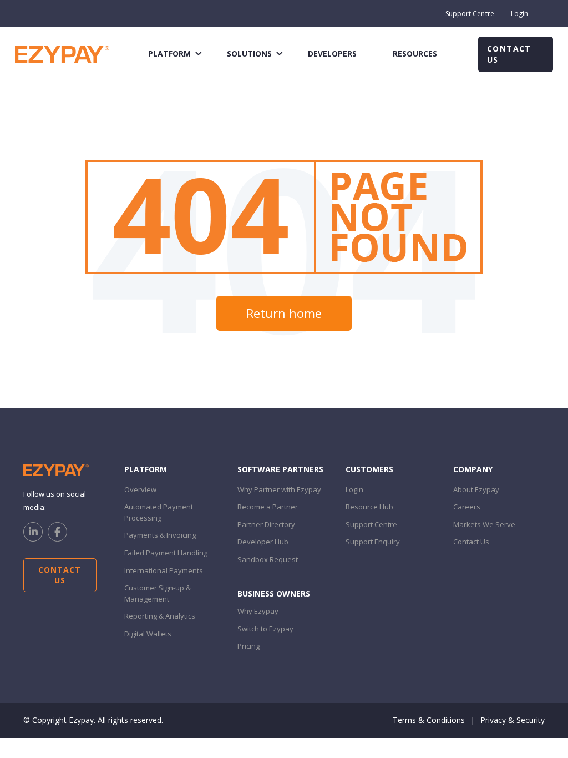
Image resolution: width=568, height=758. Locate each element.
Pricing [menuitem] (248, 646)
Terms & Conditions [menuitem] (429, 720)
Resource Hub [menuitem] (369, 507)
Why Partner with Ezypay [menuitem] (279, 489)
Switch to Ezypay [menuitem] (265, 629)
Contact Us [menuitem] (471, 542)
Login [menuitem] (519, 13)
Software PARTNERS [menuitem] (280, 469)
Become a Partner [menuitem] (267, 507)
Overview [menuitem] (140, 489)
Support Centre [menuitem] (469, 13)
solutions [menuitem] (249, 53)
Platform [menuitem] (145, 469)
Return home (284, 313)
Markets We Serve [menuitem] (484, 524)
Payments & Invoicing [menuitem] (160, 535)
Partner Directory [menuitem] (266, 524)
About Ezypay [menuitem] (476, 489)
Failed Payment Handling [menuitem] (165, 553)
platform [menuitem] (169, 53)
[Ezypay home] (62, 53)
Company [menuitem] (473, 469)
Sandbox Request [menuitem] (267, 559)
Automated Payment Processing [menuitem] (158, 512)
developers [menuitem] (332, 53)
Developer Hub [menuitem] (262, 542)
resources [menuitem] (415, 53)
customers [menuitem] (369, 469)
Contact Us (509, 54)
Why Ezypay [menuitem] (257, 611)
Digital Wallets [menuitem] (147, 634)
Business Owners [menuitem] (273, 593)
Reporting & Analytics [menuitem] (159, 616)
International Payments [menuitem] (163, 570)
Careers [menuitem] (466, 507)
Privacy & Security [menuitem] (512, 720)
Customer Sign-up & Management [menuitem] (157, 593)
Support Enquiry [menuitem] (373, 542)
